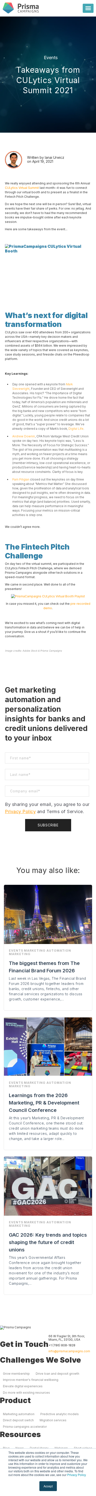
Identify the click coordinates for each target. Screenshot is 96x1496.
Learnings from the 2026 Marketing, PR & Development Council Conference (44, 1102)
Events (51, 57)
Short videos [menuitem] (83, 1448)
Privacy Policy (76, 1475)
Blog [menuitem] (6, 1448)
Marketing (20, 954)
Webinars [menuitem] (61, 1448)
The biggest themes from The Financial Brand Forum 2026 (44, 967)
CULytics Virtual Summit (22, 188)
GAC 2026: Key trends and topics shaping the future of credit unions (48, 1242)
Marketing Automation (47, 950)
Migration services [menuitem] (53, 1420)
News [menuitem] (20, 1448)
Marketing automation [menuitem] (18, 1414)
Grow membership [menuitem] (16, 1373)
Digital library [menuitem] (39, 1448)
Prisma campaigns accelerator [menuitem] (25, 1426)
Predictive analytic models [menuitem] (59, 1414)
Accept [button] (48, 1486)
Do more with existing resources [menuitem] (26, 1392)
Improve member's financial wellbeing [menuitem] (30, 1380)
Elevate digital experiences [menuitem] (23, 1386)
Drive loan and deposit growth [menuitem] (57, 1373)
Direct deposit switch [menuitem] (18, 1420)
